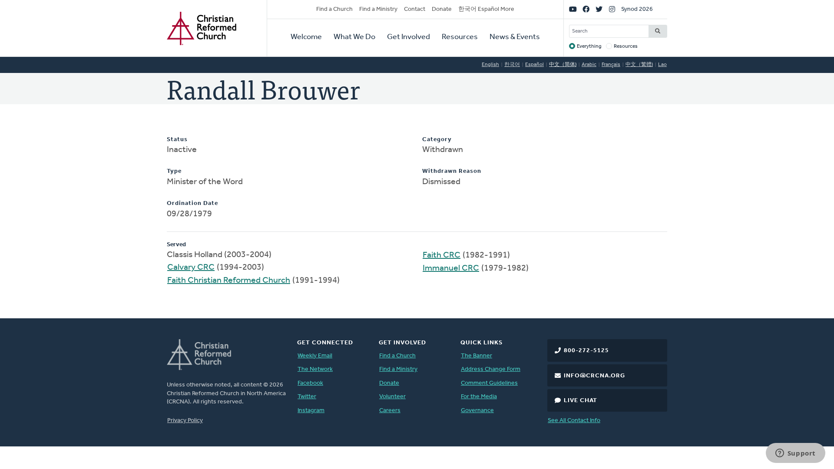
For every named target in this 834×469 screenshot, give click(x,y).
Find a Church (334, 9)
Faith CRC (441, 255)
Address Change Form (490, 369)
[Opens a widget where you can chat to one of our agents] (795, 454)
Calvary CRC (191, 267)
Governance (477, 410)
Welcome (306, 37)
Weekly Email (315, 356)
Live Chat (580, 400)
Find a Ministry (378, 9)
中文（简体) (562, 64)
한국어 (512, 64)
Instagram (311, 410)
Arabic (589, 64)
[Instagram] (612, 9)
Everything (589, 46)
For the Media (479, 396)
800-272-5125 (586, 350)
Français (611, 64)
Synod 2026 (637, 9)
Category (437, 139)
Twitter (307, 396)
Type (174, 171)
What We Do (354, 37)
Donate (442, 9)
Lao (662, 64)
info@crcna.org (594, 376)
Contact (414, 9)
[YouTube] (573, 9)
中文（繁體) (639, 64)
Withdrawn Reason (451, 171)
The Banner (476, 356)
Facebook (310, 383)
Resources (460, 37)
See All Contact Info (574, 420)
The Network (315, 369)
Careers (389, 410)
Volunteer (392, 396)
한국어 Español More (486, 9)
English (490, 64)
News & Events (515, 37)
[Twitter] (599, 9)
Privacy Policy (185, 420)
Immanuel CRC (451, 268)
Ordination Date (192, 203)
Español (534, 64)
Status (177, 139)
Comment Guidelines (489, 383)
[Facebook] (586, 9)
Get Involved (408, 37)
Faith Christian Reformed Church (228, 280)
